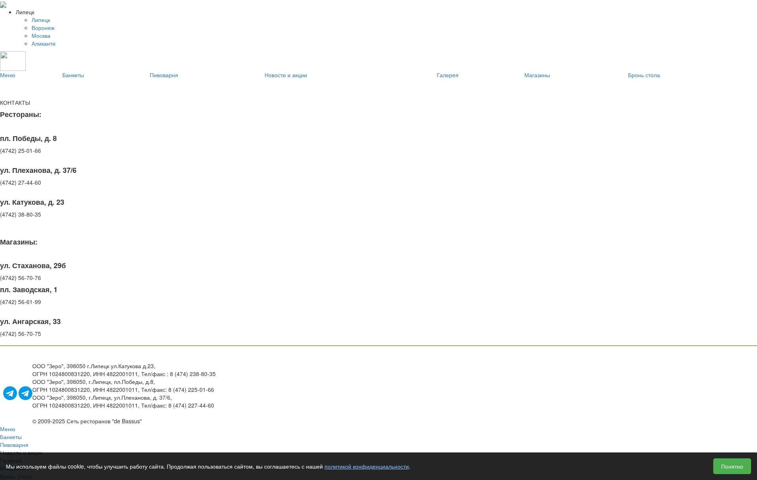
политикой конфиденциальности (366, 466)
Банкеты (73, 75)
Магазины (537, 75)
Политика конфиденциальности (257, 389)
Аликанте (44, 43)
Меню (7, 75)
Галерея (448, 75)
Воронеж (43, 28)
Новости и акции (286, 75)
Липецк (41, 20)
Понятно (732, 466)
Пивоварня (164, 75)
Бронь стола (644, 75)
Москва (41, 35)
